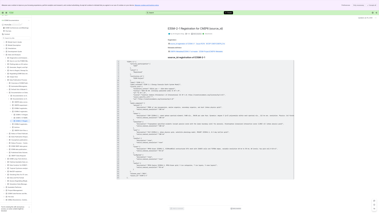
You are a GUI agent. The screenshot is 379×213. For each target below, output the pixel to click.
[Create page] (374, 208)
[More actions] (29, 20)
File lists (16, 31)
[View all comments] (374, 200)
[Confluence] (11, 12)
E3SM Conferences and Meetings (17, 28)
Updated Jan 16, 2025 (365, 18)
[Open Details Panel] (374, 204)
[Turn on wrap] (288, 62)
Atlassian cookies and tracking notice (147, 5)
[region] (205, 120)
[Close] (29, 207)
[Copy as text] (291, 62)
